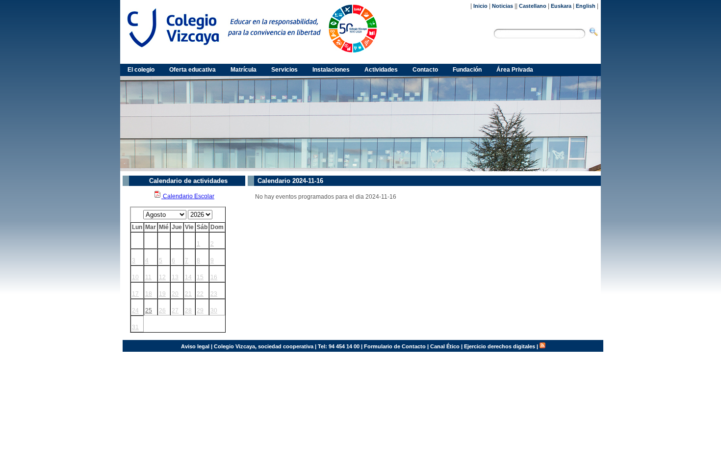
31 (135, 327)
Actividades (381, 69)
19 (162, 293)
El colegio (141, 69)
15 (200, 277)
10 (135, 277)
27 (175, 310)
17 (135, 293)
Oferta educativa (192, 69)
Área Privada (514, 69)
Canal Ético (445, 346)
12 (162, 277)
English (585, 6)
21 (188, 293)
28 (188, 310)
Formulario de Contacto (395, 346)
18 (148, 293)
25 (148, 310)
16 (213, 277)
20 (175, 293)
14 (188, 277)
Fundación (467, 69)
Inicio (480, 6)
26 (162, 310)
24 (135, 310)
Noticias (502, 6)
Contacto (425, 69)
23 (213, 293)
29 (200, 310)
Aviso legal (195, 346)
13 (175, 277)
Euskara (561, 6)
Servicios (284, 69)
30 (213, 310)
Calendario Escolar (187, 196)
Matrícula (244, 69)
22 (200, 293)
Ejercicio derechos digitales (499, 346)
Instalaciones (331, 69)
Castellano (532, 6)
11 (148, 277)
